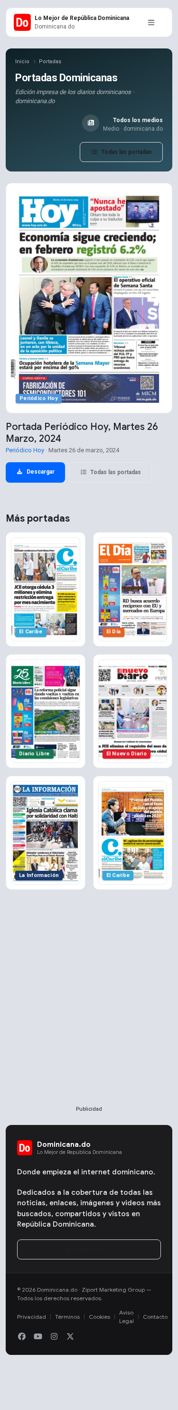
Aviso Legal (126, 1316)
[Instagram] (54, 1337)
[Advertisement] (89, 1013)
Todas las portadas (126, 152)
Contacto (155, 1316)
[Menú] (150, 22)
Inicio (22, 61)
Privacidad (31, 1316)
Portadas (50, 61)
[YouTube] (38, 1337)
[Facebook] (22, 1337)
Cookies (99, 1316)
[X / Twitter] (70, 1337)
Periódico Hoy (25, 450)
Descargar (40, 471)
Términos (67, 1316)
